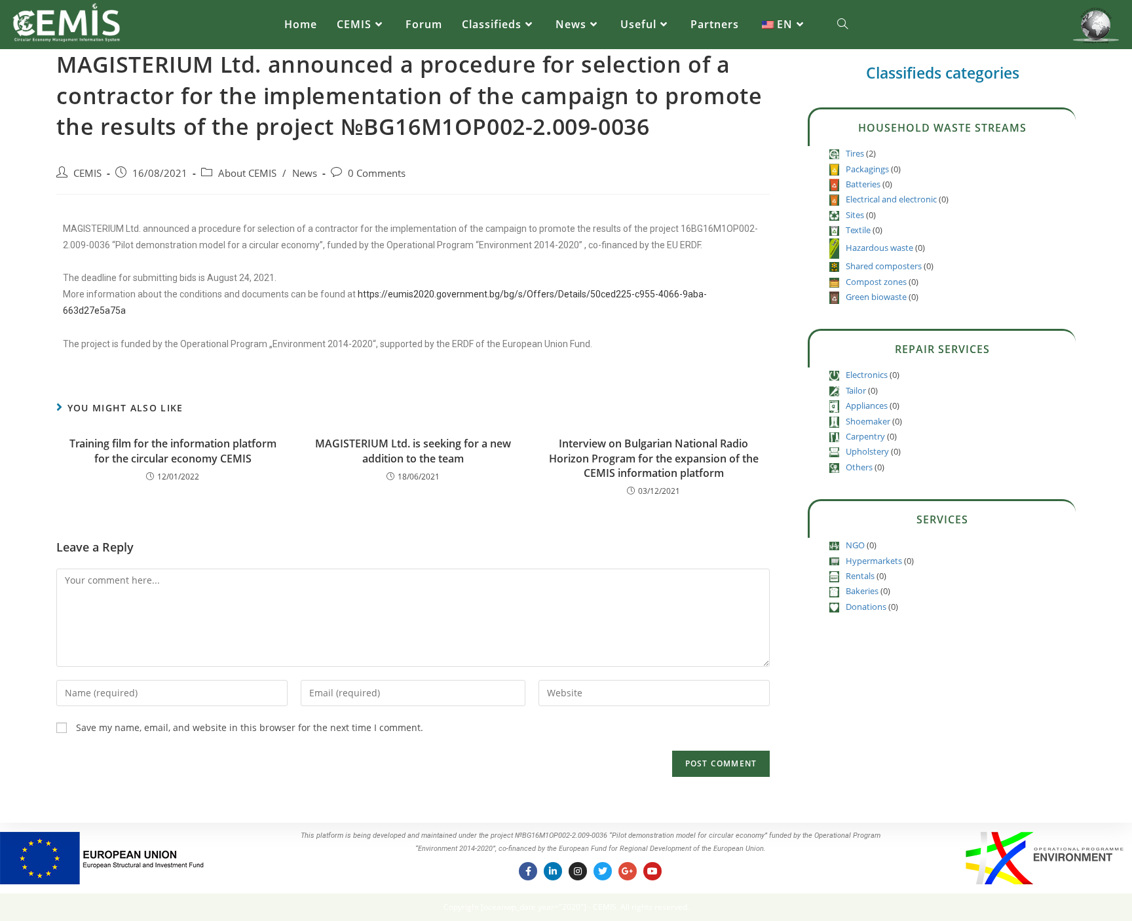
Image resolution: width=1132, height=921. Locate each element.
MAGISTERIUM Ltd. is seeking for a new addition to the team (413, 450)
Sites (855, 215)
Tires (855, 153)
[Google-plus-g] (627, 871)
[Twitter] (603, 871)
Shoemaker (868, 421)
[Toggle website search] (842, 24)
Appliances (867, 405)
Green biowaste (876, 297)
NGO (855, 545)
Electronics (867, 375)
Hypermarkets (874, 561)
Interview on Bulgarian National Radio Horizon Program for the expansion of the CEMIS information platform (654, 458)
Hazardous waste (879, 248)
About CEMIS (247, 173)
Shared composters (884, 266)
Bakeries (862, 591)
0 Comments (377, 173)
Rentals (860, 576)
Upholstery (867, 451)
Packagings (867, 169)
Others (859, 467)
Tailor (856, 390)
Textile (858, 230)
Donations (866, 606)
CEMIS (87, 173)
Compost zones (876, 282)
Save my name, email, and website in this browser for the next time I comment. (249, 727)
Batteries (863, 184)
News (304, 173)
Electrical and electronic (891, 199)
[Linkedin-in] (553, 871)
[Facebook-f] (528, 871)
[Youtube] (652, 871)
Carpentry (865, 436)
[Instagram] (578, 871)
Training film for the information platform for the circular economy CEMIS (172, 450)
